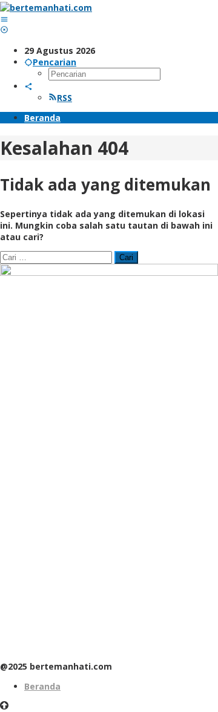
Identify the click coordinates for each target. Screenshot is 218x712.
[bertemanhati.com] (46, 7)
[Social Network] (28, 86)
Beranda (42, 686)
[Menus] (4, 19)
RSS (64, 97)
